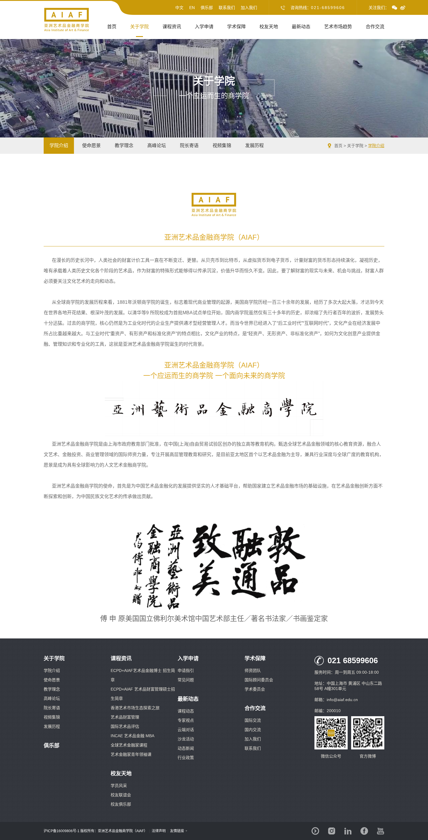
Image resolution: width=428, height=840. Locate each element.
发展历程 (254, 145)
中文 (179, 7)
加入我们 (249, 7)
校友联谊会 (121, 795)
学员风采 (119, 785)
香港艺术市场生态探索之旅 (135, 707)
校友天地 (268, 26)
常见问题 (186, 679)
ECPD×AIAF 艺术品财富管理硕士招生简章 (143, 694)
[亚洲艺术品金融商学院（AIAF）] (67, 30)
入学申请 (204, 26)
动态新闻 (186, 748)
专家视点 (186, 720)
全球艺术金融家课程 (129, 745)
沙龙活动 (186, 739)
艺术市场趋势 (338, 26)
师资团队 (253, 670)
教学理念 (124, 145)
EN (192, 7)
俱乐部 (207, 7)
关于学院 (139, 26)
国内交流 (253, 729)
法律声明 (159, 831)
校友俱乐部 (121, 804)
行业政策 (186, 757)
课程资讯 (171, 26)
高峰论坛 (156, 145)
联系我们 (227, 7)
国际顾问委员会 (259, 679)
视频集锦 (222, 145)
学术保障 (236, 26)
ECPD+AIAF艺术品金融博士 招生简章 (143, 675)
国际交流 (253, 720)
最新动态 (301, 26)
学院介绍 (58, 145)
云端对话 (186, 729)
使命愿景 (91, 145)
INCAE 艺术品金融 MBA (132, 735)
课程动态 (186, 711)
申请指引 (186, 670)
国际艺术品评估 (125, 726)
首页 (111, 26)
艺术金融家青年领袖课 (131, 754)
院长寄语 (189, 145)
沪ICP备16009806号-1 (61, 831)
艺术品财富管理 (125, 717)
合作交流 (375, 26)
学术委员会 (255, 689)
